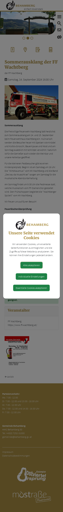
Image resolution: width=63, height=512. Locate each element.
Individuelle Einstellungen (31, 276)
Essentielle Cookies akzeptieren (31, 287)
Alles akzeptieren (31, 265)
